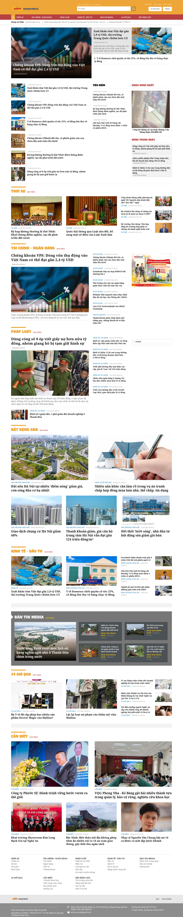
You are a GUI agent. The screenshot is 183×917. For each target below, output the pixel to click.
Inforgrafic (145, 866)
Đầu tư (111, 861)
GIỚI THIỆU (167, 899)
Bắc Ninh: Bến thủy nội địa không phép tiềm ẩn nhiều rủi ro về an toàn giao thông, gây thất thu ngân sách (91, 841)
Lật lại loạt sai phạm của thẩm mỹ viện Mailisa (91, 716)
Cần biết (19, 736)
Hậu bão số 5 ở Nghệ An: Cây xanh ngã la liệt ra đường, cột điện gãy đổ (155, 649)
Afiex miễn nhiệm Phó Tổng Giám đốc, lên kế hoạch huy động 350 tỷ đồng (150, 160)
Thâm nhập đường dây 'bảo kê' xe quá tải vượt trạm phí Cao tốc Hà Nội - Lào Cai (36, 22)
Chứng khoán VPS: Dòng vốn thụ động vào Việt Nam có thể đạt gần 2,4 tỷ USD (49, 67)
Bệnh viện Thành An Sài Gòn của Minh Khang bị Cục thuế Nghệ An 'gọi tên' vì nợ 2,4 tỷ (136, 696)
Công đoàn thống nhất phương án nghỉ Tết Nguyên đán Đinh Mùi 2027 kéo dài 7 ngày (136, 200)
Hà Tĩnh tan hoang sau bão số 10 (155, 626)
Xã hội (14, 228)
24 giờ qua (155, 9)
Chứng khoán (99, 315)
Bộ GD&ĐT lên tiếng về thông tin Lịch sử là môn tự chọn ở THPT (136, 212)
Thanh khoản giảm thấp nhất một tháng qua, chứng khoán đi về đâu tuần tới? (109, 320)
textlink (138, 342)
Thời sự (20, 17)
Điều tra (79, 864)
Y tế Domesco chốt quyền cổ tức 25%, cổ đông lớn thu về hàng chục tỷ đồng (90, 593)
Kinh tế (14, 588)
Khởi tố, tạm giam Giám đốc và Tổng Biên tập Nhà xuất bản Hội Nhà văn (110, 342)
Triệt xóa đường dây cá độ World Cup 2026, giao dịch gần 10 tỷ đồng (109, 391)
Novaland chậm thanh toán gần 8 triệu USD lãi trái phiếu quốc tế (136, 558)
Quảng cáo (48, 888)
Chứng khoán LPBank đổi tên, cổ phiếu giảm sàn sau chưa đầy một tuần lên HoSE (55, 140)
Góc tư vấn (80, 886)
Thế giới (14, 866)
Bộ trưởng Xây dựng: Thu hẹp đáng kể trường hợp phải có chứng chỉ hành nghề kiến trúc (135, 226)
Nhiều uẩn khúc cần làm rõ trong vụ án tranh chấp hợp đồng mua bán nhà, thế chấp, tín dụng (131, 488)
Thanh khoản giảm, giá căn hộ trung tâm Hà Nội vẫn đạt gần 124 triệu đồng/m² (89, 535)
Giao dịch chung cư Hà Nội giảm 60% (36, 533)
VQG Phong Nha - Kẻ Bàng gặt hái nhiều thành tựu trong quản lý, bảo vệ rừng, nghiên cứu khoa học (133, 795)
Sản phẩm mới (49, 886)
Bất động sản (145, 17)
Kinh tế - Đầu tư (85, 17)
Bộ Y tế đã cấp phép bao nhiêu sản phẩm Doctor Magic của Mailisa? (33, 716)
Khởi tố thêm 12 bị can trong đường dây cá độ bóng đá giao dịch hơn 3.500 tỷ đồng (151, 171)
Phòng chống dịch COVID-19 (81, 22)
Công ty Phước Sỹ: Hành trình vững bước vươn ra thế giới (49, 795)
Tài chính (47, 861)
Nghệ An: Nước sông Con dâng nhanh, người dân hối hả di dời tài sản (109, 627)
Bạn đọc (79, 869)
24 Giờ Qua (126, 17)
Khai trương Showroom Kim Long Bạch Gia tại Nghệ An (33, 839)
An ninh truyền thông (85, 872)
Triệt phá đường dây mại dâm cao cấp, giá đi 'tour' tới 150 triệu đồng (109, 367)
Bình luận (15, 869)
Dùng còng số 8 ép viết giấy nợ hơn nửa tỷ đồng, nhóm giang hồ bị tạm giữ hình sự (56, 173)
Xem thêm (31, 192)
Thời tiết (148, 4)
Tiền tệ (46, 866)
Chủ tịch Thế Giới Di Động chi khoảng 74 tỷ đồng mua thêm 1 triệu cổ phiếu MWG (110, 125)
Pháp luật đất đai (103, 482)
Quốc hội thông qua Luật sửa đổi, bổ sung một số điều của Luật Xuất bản (89, 233)
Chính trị (15, 861)
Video (167, 9)
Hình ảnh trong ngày (149, 861)
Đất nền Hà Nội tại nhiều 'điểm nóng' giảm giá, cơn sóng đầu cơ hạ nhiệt (47, 488)
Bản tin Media (106, 17)
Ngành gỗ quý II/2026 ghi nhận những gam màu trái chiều (135, 588)
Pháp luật (65, 17)
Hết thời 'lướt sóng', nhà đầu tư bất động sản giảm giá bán (145, 533)
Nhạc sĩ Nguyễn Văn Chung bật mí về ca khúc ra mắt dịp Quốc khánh (144, 839)
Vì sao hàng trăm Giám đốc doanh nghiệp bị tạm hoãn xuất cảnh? (137, 681)
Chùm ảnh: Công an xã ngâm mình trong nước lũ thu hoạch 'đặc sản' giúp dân (110, 649)
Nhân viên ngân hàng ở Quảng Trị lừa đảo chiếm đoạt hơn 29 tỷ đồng (109, 379)
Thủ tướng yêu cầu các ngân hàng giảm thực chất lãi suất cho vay (108, 284)
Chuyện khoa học (51, 880)
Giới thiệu (167, 4)
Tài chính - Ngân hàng (42, 17)
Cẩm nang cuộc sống (52, 883)
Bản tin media (146, 864)
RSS (157, 899)
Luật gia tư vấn (82, 866)
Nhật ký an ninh (37, 411)
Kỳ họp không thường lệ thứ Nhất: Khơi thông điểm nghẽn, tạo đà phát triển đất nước (55, 156)
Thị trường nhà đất (20, 482)
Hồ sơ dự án (113, 866)
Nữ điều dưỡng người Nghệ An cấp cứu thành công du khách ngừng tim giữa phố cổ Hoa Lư (135, 709)
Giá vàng (157, 4)
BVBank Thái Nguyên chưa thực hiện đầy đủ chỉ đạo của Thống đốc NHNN (110, 295)
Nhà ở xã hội (81, 888)
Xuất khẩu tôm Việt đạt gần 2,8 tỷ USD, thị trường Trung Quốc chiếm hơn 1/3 (36, 593)
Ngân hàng (98, 254)
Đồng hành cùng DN (75, 588)
